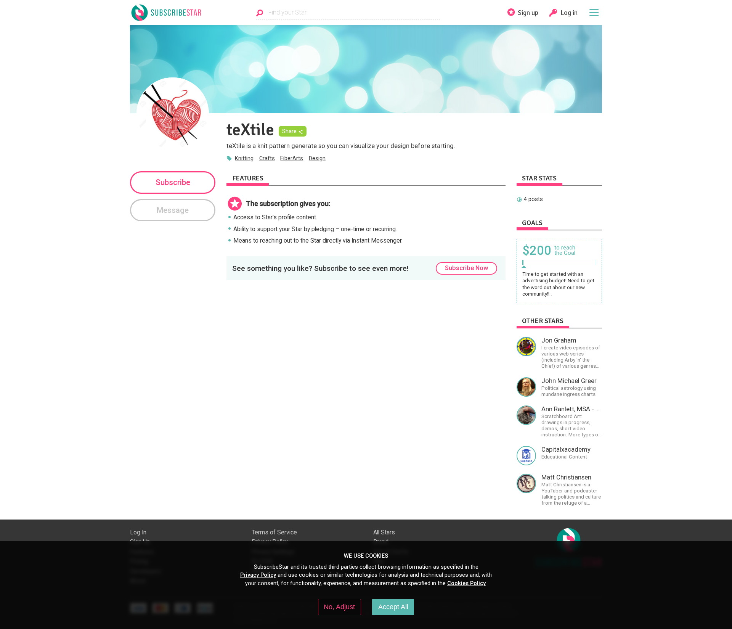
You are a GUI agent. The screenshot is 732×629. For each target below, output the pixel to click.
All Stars (384, 532)
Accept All (393, 607)
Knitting (244, 158)
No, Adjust (339, 607)
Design (317, 158)
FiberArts (291, 158)
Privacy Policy (258, 574)
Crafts (267, 158)
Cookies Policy (466, 583)
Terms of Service (274, 532)
